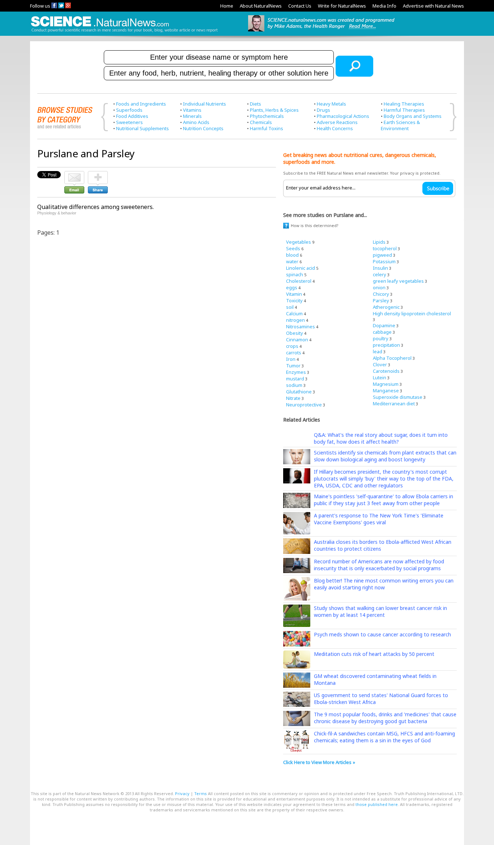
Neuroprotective (304, 404)
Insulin (380, 268)
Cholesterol (298, 281)
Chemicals (261, 122)
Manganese (386, 390)
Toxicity (294, 300)
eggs (291, 287)
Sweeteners (129, 122)
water (292, 261)
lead (377, 351)
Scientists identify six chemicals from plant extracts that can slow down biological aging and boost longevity (385, 456)
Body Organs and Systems (413, 116)
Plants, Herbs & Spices (274, 110)
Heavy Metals (331, 104)
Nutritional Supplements (142, 128)
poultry (380, 338)
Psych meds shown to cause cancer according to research (382, 634)
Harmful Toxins (266, 128)
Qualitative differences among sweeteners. (95, 207)
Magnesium (386, 384)
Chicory (381, 294)
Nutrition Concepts (203, 128)
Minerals (192, 116)
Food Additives (132, 116)
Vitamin (294, 294)
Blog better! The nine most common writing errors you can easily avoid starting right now (383, 584)
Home (226, 6)
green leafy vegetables (398, 281)
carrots (293, 352)
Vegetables (298, 242)
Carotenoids (386, 371)
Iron (290, 359)
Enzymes (296, 372)
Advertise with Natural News (433, 6)
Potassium (384, 261)
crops (292, 346)
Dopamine (384, 325)
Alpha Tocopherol (392, 358)
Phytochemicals (267, 116)
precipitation (386, 345)
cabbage (382, 332)
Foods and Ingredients (141, 104)
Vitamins (192, 110)
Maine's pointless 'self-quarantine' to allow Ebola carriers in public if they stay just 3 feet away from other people (383, 500)
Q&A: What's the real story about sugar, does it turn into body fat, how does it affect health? (381, 438)
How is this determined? (314, 225)
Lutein (379, 377)
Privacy (182, 793)
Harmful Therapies (404, 110)
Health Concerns (335, 128)
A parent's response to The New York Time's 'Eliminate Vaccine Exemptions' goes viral (378, 519)
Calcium (294, 313)
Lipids (379, 242)
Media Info (384, 6)
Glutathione (299, 391)
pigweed (382, 255)
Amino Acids (196, 122)
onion (379, 287)
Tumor (293, 365)
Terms (200, 793)
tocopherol (385, 248)
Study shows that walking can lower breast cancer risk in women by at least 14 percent (380, 611)
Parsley (381, 300)
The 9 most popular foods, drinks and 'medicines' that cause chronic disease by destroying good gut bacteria (385, 718)
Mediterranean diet (394, 403)
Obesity (294, 333)
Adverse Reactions (337, 122)
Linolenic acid (300, 268)
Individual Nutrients (204, 104)
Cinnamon (297, 339)
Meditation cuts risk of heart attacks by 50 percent (374, 653)
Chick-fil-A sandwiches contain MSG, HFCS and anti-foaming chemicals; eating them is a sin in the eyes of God (384, 737)
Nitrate (293, 398)
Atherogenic (386, 307)
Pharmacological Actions (343, 116)
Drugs (323, 110)
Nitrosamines (300, 326)
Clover (380, 364)
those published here (376, 804)
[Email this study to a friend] (74, 174)
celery (379, 274)
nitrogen (295, 320)
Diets (255, 104)
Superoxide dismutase (397, 397)
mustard (295, 378)
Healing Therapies (404, 104)
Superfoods (129, 110)
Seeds (293, 248)
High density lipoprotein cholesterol (412, 313)
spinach (294, 274)
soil (290, 307)
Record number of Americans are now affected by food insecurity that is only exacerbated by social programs (379, 565)
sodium (294, 385)
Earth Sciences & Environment (400, 125)
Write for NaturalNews (342, 6)
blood (292, 255)
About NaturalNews (261, 6)
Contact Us (299, 6)
